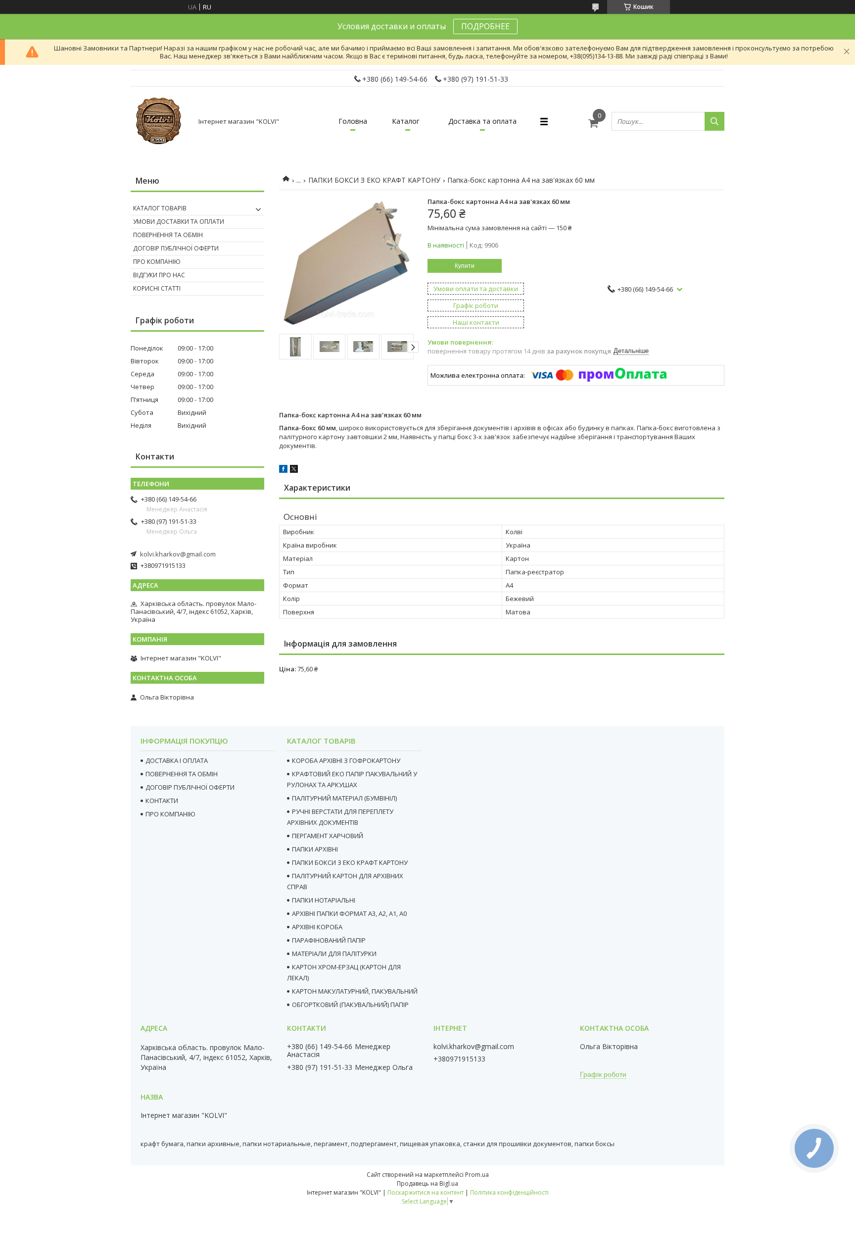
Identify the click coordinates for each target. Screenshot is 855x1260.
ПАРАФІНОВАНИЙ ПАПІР (329, 940)
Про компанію (157, 261)
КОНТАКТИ (161, 800)
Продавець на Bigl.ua (427, 1183)
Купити (465, 265)
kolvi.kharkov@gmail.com (178, 554)
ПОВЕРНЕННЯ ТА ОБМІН (181, 773)
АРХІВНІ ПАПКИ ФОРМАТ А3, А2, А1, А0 (349, 913)
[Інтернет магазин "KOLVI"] (160, 121)
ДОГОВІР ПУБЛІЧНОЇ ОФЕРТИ (190, 787)
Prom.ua (477, 1174)
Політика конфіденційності (509, 1192)
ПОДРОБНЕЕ (485, 26)
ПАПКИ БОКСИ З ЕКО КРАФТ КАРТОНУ (374, 180)
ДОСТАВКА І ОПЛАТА (176, 760)
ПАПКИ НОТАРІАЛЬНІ (323, 900)
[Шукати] (714, 121)
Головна (352, 121)
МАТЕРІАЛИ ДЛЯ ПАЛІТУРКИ (334, 953)
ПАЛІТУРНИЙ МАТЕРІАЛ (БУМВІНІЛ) (344, 798)
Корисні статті (157, 288)
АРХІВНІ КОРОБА (317, 926)
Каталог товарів (160, 208)
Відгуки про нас (159, 275)
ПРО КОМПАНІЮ (170, 813)
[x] (294, 470)
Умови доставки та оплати (178, 221)
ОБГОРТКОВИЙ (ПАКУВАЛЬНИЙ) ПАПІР (350, 1004)
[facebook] (283, 470)
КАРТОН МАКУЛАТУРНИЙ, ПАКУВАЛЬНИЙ (355, 991)
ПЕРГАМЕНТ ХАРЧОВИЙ (327, 835)
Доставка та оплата (482, 121)
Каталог (406, 121)
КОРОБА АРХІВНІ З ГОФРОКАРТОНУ (346, 760)
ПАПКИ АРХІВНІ (315, 849)
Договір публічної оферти (176, 248)
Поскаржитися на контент (425, 1192)
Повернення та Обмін (168, 235)
